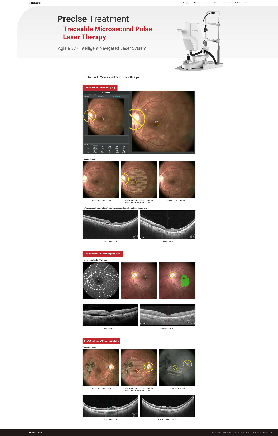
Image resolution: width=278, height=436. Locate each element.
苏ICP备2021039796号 (251, 432)
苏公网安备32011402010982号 (264, 432)
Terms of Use (41, 432)
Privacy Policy (32, 432)
